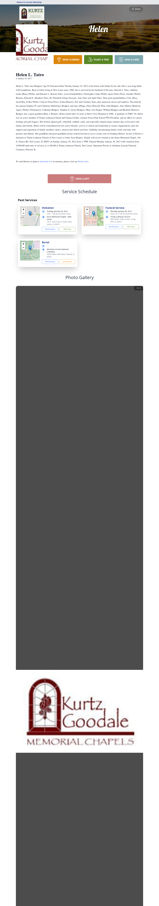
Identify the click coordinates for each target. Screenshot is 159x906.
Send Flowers (67, 262)
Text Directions (50, 229)
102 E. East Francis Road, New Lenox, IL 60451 (59, 223)
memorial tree (46, 161)
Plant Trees (67, 229)
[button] (30, 213)
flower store (83, 161)
